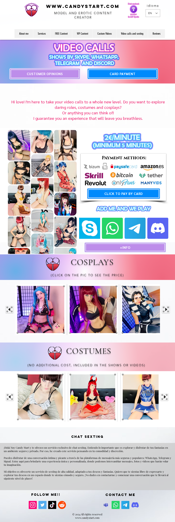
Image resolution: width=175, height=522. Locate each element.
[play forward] (166, 309)
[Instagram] (33, 505)
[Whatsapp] (112, 228)
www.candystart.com (87, 517)
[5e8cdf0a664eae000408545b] (106, 505)
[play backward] (9, 309)
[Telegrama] (135, 228)
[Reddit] (62, 505)
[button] (40, 309)
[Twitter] (42, 505)
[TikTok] (52, 505)
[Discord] (135, 505)
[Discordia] (157, 228)
